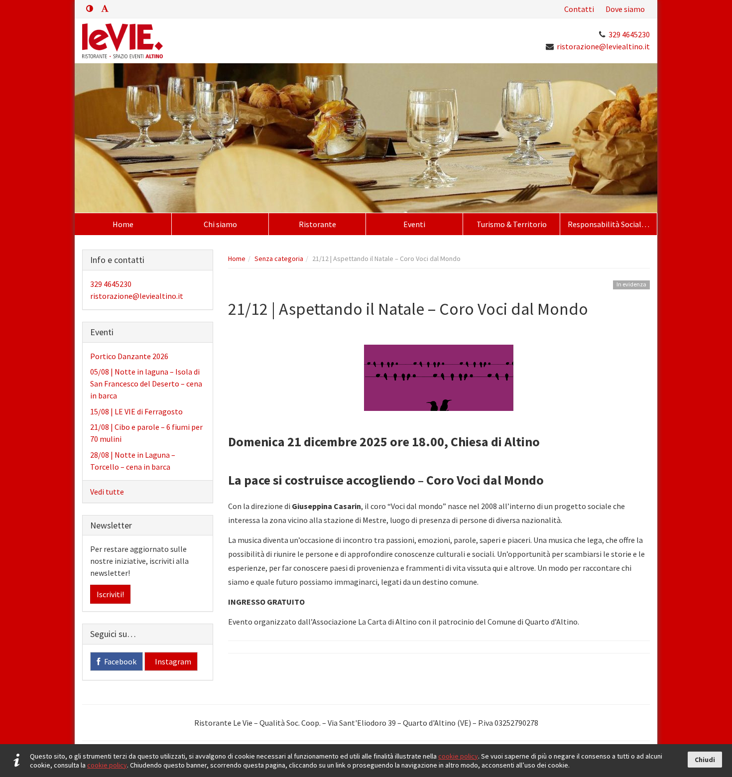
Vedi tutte (107, 492)
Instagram (172, 661)
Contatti (579, 9)
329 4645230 (629, 34)
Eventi (414, 224)
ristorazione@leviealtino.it (603, 46)
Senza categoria (278, 258)
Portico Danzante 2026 (129, 356)
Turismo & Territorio (512, 224)
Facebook (119, 661)
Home (123, 224)
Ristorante (317, 224)
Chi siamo (220, 224)
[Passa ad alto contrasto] (89, 8)
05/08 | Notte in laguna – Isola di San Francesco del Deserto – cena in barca (146, 383)
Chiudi (705, 759)
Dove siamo (625, 9)
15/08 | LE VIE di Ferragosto (136, 411)
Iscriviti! (110, 594)
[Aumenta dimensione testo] (105, 8)
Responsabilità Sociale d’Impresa (612, 224)
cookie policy (458, 756)
